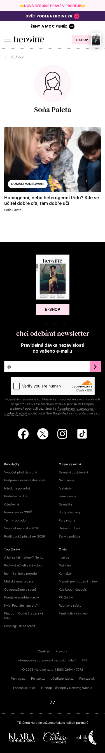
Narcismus (66, 480)
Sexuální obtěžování (73, 472)
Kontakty (65, 573)
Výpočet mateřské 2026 (21, 528)
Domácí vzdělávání (27, 184)
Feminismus (67, 496)
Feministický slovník (73, 613)
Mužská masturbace (18, 581)
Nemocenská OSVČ (18, 512)
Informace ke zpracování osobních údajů (46, 660)
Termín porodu (14, 520)
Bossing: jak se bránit (19, 626)
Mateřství (66, 488)
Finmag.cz (18, 679)
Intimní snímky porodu (20, 573)
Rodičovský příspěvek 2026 (24, 536)
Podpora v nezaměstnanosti (24, 480)
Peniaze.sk (87, 679)
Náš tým (65, 565)
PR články (66, 597)
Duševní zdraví (69, 528)
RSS (85, 660)
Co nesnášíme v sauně (20, 589)
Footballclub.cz (24, 688)
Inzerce (64, 557)
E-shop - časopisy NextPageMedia (66, 688)
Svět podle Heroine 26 (48, 16)
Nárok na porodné (17, 488)
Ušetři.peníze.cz (62, 679)
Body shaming (69, 512)
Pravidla (61, 651)
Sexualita (65, 504)
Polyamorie (67, 520)
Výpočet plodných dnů (20, 472)
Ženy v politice (69, 536)
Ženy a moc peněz (49, 26)
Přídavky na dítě (15, 496)
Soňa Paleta (52, 110)
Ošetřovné (11, 504)
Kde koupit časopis (73, 589)
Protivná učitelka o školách (23, 565)
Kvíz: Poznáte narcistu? (21, 605)
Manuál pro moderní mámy (78, 581)
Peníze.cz (38, 679)
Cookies (44, 651)
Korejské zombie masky (21, 597)
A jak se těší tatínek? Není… (24, 557)
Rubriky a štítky (70, 605)
